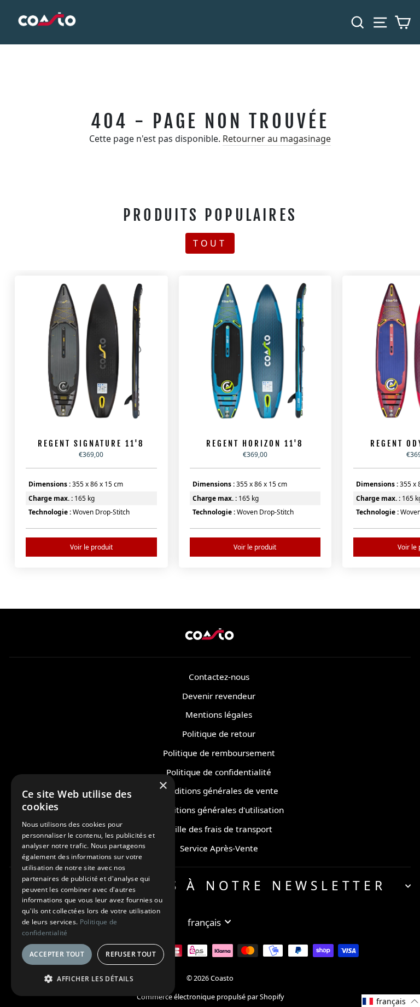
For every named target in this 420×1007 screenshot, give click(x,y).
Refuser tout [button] (131, 954)
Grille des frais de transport (219, 828)
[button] (390, 1000)
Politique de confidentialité (218, 771)
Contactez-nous (219, 676)
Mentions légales (218, 714)
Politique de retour (218, 733)
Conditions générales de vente (218, 790)
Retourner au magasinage (277, 139)
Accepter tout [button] (57, 954)
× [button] (163, 786)
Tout (210, 243)
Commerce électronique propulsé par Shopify (210, 997)
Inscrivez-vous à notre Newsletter (207, 885)
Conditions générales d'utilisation (219, 809)
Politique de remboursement (219, 752)
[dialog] (93, 885)
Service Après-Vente (219, 848)
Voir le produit (91, 547)
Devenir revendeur (218, 695)
